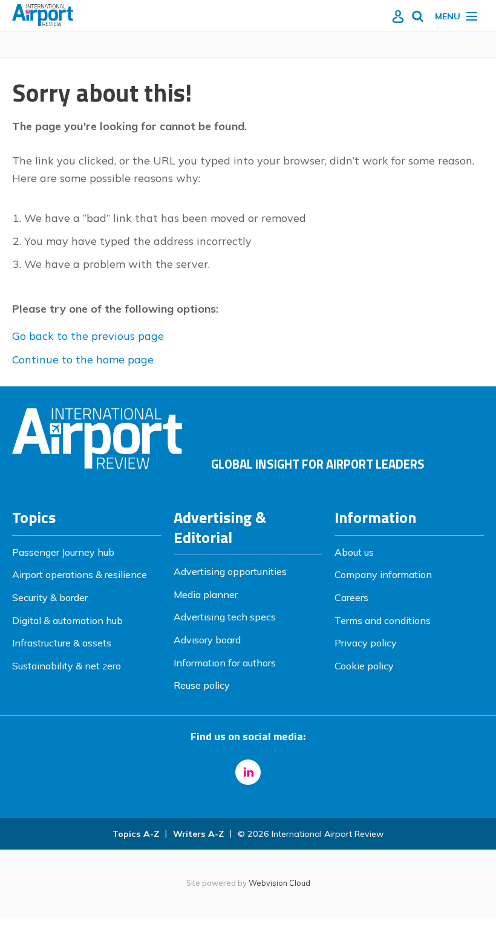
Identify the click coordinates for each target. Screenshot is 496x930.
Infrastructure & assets (61, 643)
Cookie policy (364, 666)
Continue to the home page (83, 359)
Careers (351, 597)
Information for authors (225, 663)
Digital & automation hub (67, 620)
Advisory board (207, 640)
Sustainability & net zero (66, 666)
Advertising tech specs (225, 617)
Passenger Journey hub (63, 552)
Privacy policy (365, 643)
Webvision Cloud (279, 883)
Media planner (206, 594)
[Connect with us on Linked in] (248, 772)
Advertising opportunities (230, 571)
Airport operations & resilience (79, 574)
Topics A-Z (136, 833)
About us (354, 552)
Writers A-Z (198, 833)
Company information (383, 574)
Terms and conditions (382, 620)
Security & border (50, 597)
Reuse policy (202, 685)
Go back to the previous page (88, 336)
